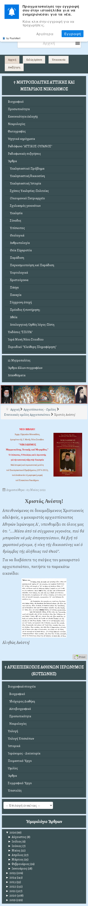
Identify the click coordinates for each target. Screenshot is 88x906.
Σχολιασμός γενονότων (24, 206)
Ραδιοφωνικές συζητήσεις (24, 154)
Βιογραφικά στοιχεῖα (22, 686)
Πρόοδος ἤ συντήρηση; (24, 310)
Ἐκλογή (13, 731)
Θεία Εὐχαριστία (20, 250)
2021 (11, 891)
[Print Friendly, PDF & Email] (79, 656)
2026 (11, 832)
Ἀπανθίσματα (16, 375)
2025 (11, 873)
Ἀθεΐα (12, 317)
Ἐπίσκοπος (16, 228)
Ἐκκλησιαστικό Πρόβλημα (26, 168)
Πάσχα (13, 287)
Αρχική (12, 59)
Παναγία (14, 295)
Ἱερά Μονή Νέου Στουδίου (26, 339)
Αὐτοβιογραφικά (19, 709)
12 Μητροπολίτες (19, 360)
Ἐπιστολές (15, 790)
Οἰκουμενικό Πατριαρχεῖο (26, 198)
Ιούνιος (15, 846)
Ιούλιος (15, 841)
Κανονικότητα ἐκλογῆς (23, 116)
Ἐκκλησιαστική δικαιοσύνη (26, 176)
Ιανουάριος (17, 868)
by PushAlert (13, 38)
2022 (11, 886)
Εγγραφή (72, 33)
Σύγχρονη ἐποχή (20, 302)
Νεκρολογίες (16, 124)
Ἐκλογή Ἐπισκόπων (21, 738)
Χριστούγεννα (18, 280)
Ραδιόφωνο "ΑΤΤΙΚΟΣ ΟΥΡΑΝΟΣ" (30, 146)
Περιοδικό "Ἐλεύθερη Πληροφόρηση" (32, 347)
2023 (11, 882)
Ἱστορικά (14, 746)
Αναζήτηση (14, 67)
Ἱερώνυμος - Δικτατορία (24, 753)
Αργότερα (44, 33)
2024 (11, 877)
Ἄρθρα (12, 161)
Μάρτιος (15, 859)
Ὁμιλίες (13, 768)
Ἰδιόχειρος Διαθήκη (21, 701)
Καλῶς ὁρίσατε (34, 59)
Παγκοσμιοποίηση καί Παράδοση (31, 265)
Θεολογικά (16, 235)
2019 (11, 900)
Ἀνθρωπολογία (19, 243)
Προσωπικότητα (19, 109)
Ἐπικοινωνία (58, 59)
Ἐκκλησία (15, 213)
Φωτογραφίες (17, 131)
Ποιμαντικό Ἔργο (20, 761)
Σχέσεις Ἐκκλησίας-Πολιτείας (28, 191)
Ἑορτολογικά (18, 272)
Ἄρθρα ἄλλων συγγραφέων (25, 368)
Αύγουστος (17, 837)
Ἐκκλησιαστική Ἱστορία (24, 183)
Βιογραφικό (16, 102)
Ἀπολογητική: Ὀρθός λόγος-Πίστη (31, 324)
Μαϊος (14, 850)
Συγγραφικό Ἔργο (20, 783)
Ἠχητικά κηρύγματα (21, 139)
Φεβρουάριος (19, 864)
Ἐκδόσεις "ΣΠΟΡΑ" (20, 332)
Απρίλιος (15, 855)
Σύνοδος (14, 220)
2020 (11, 895)
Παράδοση (16, 258)
